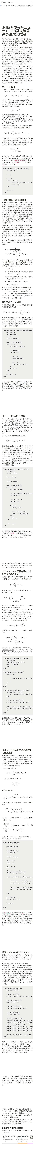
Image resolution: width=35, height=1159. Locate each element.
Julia (24, 62)
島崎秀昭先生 (19, 41)
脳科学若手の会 (7, 39)
